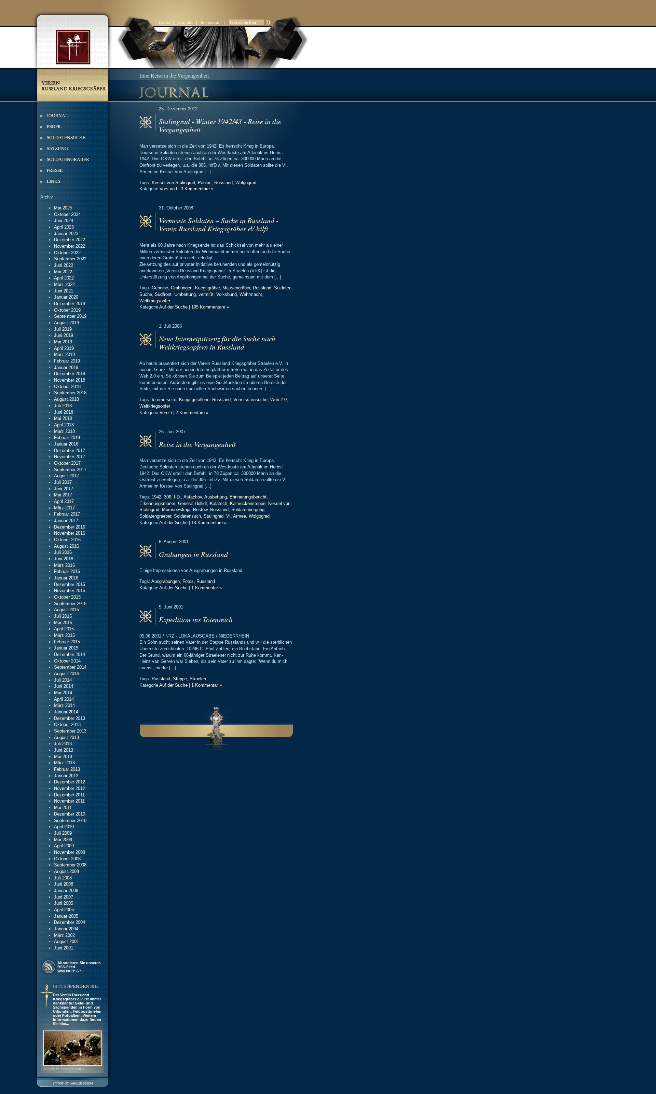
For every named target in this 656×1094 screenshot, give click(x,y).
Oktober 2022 (67, 252)
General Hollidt (192, 503)
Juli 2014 (63, 680)
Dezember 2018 (69, 373)
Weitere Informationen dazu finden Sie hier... (77, 1019)
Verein (166, 412)
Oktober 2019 (67, 310)
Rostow (200, 509)
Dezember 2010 (69, 814)
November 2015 (69, 590)
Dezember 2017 (69, 450)
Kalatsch (218, 503)
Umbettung (185, 294)
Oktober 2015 (67, 597)
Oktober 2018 (67, 386)
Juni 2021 (63, 290)
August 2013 (66, 737)
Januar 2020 (66, 297)
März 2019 (64, 354)
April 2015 (64, 628)
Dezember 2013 (69, 718)
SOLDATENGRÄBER (68, 159)
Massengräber (236, 287)
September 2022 (70, 258)
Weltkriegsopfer (154, 300)
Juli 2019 (63, 329)
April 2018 (64, 424)
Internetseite (164, 399)
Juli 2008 (63, 877)
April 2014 (64, 699)
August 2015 (66, 609)
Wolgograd (245, 182)
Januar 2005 (66, 916)
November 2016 (69, 533)
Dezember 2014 (69, 654)
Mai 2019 (63, 341)
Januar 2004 (66, 928)
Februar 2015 (67, 641)
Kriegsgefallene (194, 399)
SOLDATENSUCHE (66, 137)
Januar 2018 (66, 444)
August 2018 (66, 399)
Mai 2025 (63, 207)
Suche (145, 294)
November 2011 (69, 801)
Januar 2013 (66, 775)
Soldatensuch (187, 516)
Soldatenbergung (247, 509)
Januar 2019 (66, 367)
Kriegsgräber (207, 287)
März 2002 (64, 935)
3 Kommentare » (197, 188)
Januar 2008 (66, 890)
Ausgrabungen (165, 581)
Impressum (210, 22)
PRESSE (55, 170)
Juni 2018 (63, 412)
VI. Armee (236, 516)
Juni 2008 (63, 884)
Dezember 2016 (69, 527)
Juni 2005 (63, 903)
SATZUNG (57, 148)
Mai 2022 (63, 271)
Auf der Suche (173, 307)
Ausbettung (215, 497)
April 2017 (64, 501)
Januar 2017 (66, 520)
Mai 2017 (63, 494)
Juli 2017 (63, 482)
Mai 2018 (63, 418)
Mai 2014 (63, 692)
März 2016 (64, 565)
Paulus (204, 182)
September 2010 (70, 820)
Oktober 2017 (67, 463)
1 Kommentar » (206, 587)
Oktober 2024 (67, 214)
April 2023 (64, 227)
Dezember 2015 (69, 584)
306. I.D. (172, 497)
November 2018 (69, 380)
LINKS (53, 181)
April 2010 (64, 826)
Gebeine (160, 287)
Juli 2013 (63, 743)
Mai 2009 (63, 839)
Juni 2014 (63, 686)
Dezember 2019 (69, 303)
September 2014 (70, 667)
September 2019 (70, 316)
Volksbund (226, 294)
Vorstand (168, 188)
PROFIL (54, 126)
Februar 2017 (67, 514)
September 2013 (70, 731)
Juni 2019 (63, 335)
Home (164, 22)
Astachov (192, 497)
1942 (156, 497)
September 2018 (70, 392)
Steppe (180, 678)
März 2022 (64, 284)
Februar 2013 (67, 769)
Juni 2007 (63, 897)
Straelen (198, 678)
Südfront (163, 294)
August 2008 (66, 871)
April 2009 (64, 845)
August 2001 (66, 941)
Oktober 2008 (67, 858)
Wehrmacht (251, 294)
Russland (223, 182)
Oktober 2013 (67, 724)
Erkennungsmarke (157, 503)
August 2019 (66, 322)
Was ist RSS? (69, 971)
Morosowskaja (176, 509)
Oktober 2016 (67, 539)
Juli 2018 (63, 405)
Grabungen (181, 287)
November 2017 (69, 456)
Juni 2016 (63, 558)
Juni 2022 (63, 265)
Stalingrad (213, 516)
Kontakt (185, 22)
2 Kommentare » (192, 412)
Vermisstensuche (250, 399)
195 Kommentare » (210, 307)
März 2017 (64, 507)
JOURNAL (57, 115)
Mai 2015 (63, 622)
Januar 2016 (66, 577)
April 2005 (64, 909)
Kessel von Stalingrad (173, 182)
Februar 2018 (67, 437)
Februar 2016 (67, 571)
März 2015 (64, 635)
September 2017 (70, 469)
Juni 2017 (63, 488)
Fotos (188, 581)
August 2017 (66, 475)
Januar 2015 (66, 648)
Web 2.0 (278, 399)
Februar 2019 (67, 361)
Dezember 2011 (69, 794)
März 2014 (64, 705)
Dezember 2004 (69, 922)
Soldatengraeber (155, 516)
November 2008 (69, 852)
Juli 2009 (63, 833)
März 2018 (64, 431)
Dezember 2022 (69, 239)
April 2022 (64, 278)
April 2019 (64, 348)
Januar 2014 (66, 711)
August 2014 (66, 673)
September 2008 (70, 864)
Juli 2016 (63, 552)
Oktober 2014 (67, 661)
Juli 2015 (63, 616)
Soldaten (282, 287)
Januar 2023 (66, 233)
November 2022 (69, 246)
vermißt (206, 294)
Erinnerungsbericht (248, 497)
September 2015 (70, 603)
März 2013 (64, 762)
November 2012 (69, 788)
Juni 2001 (63, 948)
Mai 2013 (63, 756)
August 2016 (66, 546)
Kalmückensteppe (247, 503)
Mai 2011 (63, 807)
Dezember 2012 (69, 781)
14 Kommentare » (209, 522)
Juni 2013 (63, 750)
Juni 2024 (63, 220)
